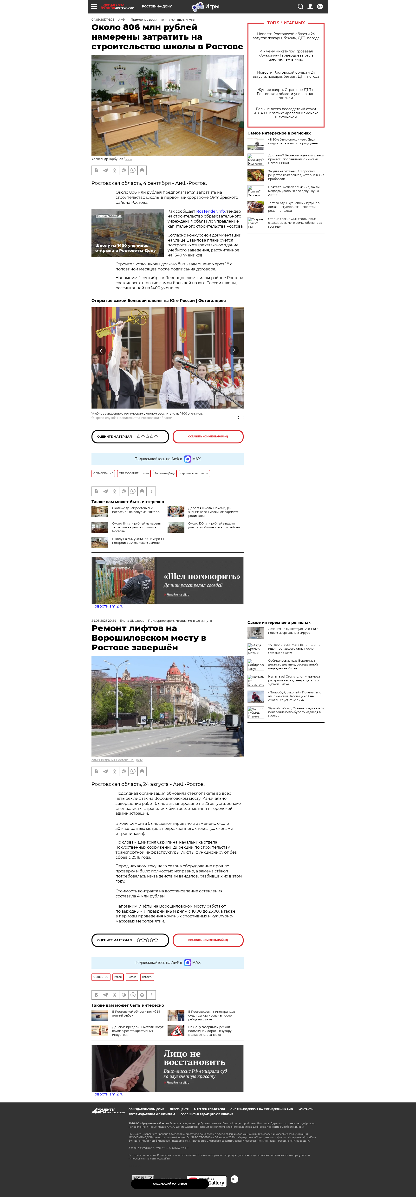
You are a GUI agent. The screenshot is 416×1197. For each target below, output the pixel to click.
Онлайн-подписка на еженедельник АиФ (261, 1109)
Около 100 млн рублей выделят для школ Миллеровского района (214, 525)
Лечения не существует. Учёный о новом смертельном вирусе (293, 630)
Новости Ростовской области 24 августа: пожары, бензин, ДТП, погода (286, 36)
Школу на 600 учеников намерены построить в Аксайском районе (138, 540)
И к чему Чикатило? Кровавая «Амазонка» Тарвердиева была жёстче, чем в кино (286, 55)
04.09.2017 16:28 (102, 19)
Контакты (306, 1109)
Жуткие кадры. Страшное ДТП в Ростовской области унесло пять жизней (286, 94)
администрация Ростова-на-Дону (117, 760)
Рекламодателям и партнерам (152, 1114)
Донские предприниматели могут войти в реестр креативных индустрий (137, 1031)
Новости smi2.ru (107, 606)
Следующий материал (170, 1183)
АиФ (128, 159)
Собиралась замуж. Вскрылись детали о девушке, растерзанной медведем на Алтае (293, 664)
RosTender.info (210, 211)
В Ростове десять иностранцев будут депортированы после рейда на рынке (211, 1015)
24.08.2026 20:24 (103, 620)
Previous (101, 350)
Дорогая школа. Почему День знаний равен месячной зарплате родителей (213, 512)
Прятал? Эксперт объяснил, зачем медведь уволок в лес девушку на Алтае (293, 191)
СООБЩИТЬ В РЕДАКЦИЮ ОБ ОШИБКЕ (207, 1114)
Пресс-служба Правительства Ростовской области (133, 418)
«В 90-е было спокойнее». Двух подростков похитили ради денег (293, 141)
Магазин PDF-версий (209, 1109)
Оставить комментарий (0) (208, 436)
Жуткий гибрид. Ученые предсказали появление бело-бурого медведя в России (296, 712)
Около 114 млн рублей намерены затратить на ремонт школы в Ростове (136, 527)
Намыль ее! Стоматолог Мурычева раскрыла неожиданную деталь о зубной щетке (294, 680)
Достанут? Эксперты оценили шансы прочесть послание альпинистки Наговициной (296, 159)
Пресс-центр (179, 1109)
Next (234, 350)
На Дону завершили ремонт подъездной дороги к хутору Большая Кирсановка (210, 1031)
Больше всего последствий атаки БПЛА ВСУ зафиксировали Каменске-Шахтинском (286, 113)
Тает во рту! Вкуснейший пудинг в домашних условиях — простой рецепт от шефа (293, 206)
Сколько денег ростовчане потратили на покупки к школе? (136, 510)
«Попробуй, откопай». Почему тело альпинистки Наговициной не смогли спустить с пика (294, 696)
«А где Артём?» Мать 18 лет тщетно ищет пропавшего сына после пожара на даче (294, 648)
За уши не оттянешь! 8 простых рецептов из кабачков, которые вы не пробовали (296, 175)
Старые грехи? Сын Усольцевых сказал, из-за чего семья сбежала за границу (295, 222)
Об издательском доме (146, 1109)
